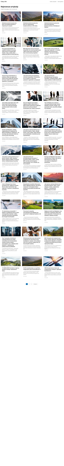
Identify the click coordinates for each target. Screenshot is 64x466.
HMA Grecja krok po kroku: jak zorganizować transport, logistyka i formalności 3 (53, 269)
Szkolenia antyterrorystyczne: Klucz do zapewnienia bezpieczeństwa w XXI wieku (30, 24)
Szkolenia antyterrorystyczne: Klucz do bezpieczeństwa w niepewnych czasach (9, 24)
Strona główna (60, 1)
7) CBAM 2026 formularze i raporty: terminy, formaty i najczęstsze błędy (10, 269)
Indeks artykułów (53, 1)
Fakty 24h (4, 1)
